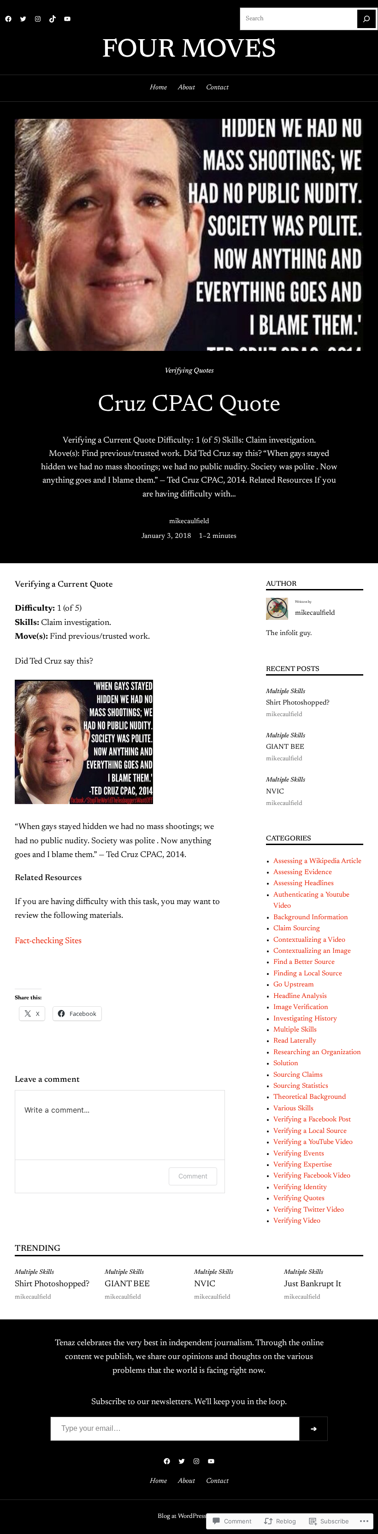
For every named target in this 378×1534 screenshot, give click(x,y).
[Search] (366, 19)
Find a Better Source (304, 962)
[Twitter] (23, 19)
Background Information (310, 917)
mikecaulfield (189, 521)
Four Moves (189, 51)
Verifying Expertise (302, 1164)
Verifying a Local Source (310, 1131)
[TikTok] (52, 19)
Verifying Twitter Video (308, 1210)
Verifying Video (296, 1221)
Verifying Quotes (189, 370)
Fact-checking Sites (48, 941)
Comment (192, 1176)
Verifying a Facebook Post (312, 1119)
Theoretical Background (309, 1097)
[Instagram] (37, 19)
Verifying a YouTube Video (313, 1142)
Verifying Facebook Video (311, 1175)
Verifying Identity (300, 1187)
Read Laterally (294, 1041)
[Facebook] (8, 19)
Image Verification (300, 1007)
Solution (285, 1063)
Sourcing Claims (298, 1075)
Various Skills (293, 1108)
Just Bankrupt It (312, 1284)
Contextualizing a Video (309, 940)
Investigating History (305, 1018)
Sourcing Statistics (300, 1086)
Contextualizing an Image (312, 951)
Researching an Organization (317, 1052)
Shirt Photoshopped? (298, 703)
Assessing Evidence (302, 872)
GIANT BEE (285, 747)
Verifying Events (298, 1153)
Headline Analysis (300, 996)
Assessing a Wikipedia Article (317, 861)
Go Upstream (293, 984)
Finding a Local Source (307, 973)
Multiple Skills (285, 691)
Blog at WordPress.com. (189, 1516)
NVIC (275, 791)
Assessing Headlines (303, 883)
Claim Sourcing (296, 928)
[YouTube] (67, 19)
